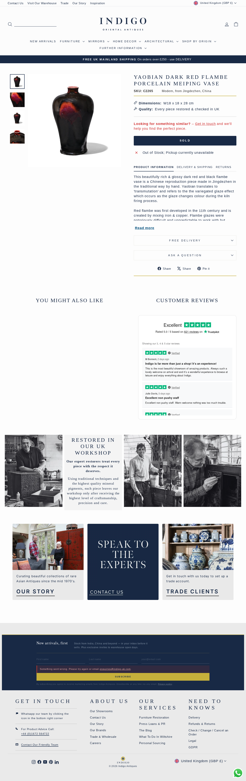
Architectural (160, 41)
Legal (192, 740)
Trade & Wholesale (103, 736)
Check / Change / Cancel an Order (208, 732)
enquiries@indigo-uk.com (115, 669)
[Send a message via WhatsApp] (238, 773)
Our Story (79, 3)
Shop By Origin (197, 41)
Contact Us (16, 3)
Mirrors (97, 41)
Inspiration (97, 3)
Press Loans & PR (152, 723)
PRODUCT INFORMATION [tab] (154, 167)
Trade (65, 3)
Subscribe (123, 676)
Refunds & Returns (202, 723)
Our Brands (98, 730)
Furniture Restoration (154, 717)
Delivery (194, 717)
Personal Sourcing (152, 743)
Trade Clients (192, 591)
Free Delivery (185, 240)
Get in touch (205, 124)
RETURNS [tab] (223, 167)
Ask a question (185, 255)
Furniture (71, 41)
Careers (95, 743)
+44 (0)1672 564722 (35, 733)
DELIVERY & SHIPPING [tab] (195, 167)
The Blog (145, 730)
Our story (35, 591)
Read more (144, 228)
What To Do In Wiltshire (155, 736)
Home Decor (125, 41)
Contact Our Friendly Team (39, 744)
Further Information (122, 48)
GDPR (193, 747)
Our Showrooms (101, 711)
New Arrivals (43, 41)
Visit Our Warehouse (42, 3)
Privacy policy (165, 684)
